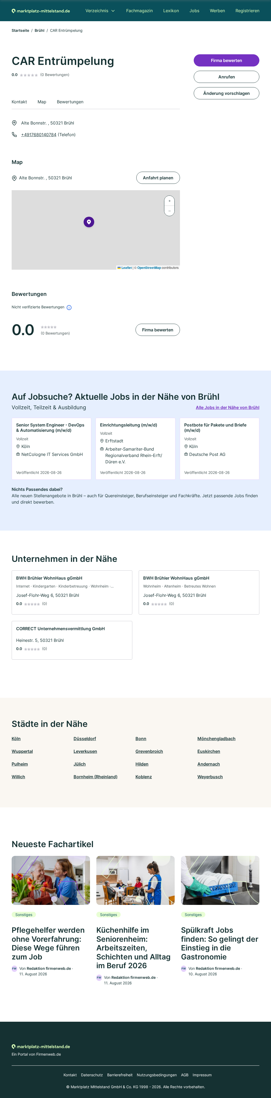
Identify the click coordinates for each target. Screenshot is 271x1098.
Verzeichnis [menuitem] (96, 10)
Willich (18, 776)
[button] (89, 223)
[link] (51, 449)
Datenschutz (92, 1075)
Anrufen (226, 76)
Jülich (80, 764)
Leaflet (126, 267)
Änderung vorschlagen (226, 93)
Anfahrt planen (158, 177)
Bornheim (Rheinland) (96, 776)
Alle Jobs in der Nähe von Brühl (227, 407)
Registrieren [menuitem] (247, 10)
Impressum (202, 1075)
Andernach (208, 764)
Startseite (20, 30)
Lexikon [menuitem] (171, 10)
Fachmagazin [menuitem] (139, 10)
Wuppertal (22, 751)
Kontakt (70, 1075)
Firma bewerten (157, 329)
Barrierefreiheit (120, 1075)
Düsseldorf (85, 738)
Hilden (142, 764)
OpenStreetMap (149, 267)
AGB (184, 1075)
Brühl (39, 30)
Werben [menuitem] (217, 10)
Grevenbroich (149, 751)
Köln (16, 738)
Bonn (141, 738)
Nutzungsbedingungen (157, 1075)
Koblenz (144, 776)
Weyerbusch (210, 776)
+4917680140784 (38, 134)
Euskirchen (208, 751)
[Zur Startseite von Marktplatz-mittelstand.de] (41, 10)
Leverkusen (85, 751)
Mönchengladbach (216, 738)
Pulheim (20, 764)
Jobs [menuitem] (194, 10)
